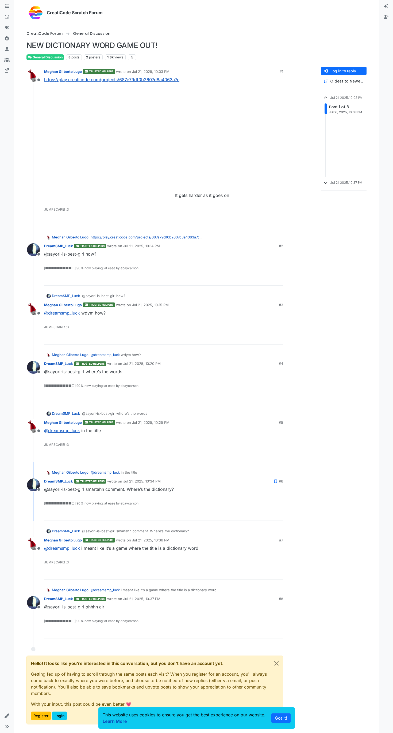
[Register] (386, 17)
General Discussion (47, 57)
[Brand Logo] (36, 12)
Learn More (115, 721)
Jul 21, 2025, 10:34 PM (142, 481)
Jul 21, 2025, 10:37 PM (141, 599)
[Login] (386, 6)
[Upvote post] (259, 220)
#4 (281, 363)
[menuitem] (386, 6)
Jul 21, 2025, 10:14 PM (141, 246)
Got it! (281, 718)
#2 (281, 246)
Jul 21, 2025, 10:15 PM (150, 305)
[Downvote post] (278, 220)
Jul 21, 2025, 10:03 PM (150, 71)
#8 (281, 599)
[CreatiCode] (7, 70)
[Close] (276, 663)
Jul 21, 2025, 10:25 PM (150, 422)
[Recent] (7, 17)
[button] (7, 716)
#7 (281, 540)
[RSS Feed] (132, 57)
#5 (281, 422)
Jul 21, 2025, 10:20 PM (142, 363)
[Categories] (7, 6)
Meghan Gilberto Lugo (63, 71)
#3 (281, 305)
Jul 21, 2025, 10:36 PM (150, 540)
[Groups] (7, 60)
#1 (281, 71)
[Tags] (7, 28)
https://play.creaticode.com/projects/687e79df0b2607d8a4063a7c (111, 79)
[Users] (7, 49)
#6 (281, 481)
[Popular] (7, 38)
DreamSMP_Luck (58, 246)
